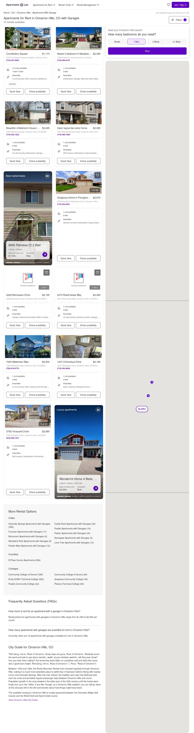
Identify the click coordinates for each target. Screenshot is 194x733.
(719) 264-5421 (63, 204)
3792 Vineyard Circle (17, 431)
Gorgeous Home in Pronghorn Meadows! (79, 197)
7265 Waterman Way (17, 361)
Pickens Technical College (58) (69, 583)
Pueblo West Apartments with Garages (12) (29, 545)
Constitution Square (17, 53)
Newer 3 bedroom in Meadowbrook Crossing (81, 53)
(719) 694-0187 (63, 60)
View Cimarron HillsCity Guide (23, 699)
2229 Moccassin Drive (18, 295)
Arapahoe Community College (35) (71, 579)
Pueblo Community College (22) (23, 583)
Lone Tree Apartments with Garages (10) (74, 542)
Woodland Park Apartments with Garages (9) (30, 540)
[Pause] (47, 177)
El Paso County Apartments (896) (24, 560)
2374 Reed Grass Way (69, 295)
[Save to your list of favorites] (46, 31)
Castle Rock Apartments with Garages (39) (74, 523)
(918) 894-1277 (12, 438)
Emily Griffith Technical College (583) (26, 579)
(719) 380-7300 (63, 134)
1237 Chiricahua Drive (69, 361)
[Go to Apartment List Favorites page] (169, 5)
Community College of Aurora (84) (70, 574)
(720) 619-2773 (12, 368)
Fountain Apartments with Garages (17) (27, 531)
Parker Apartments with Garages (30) (72, 533)
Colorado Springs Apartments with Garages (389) (29, 525)
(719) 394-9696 (63, 368)
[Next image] (48, 38)
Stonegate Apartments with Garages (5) (73, 537)
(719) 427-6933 (12, 60)
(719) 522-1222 (12, 134)
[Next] (44, 254)
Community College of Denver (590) (25, 574)
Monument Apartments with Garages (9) (27, 536)
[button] (148, 396)
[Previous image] (7, 38)
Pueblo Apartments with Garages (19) (72, 528)
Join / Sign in (180, 4)
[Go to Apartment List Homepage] (17, 5)
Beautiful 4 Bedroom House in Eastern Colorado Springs (36, 128)
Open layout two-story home (72, 128)
